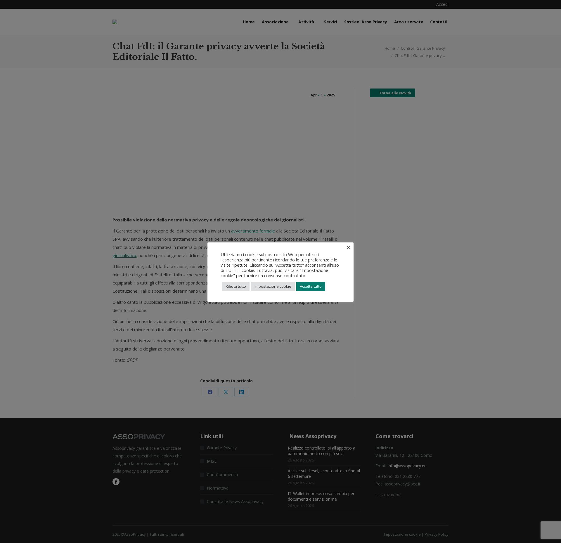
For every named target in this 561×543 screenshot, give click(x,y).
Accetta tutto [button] (311, 286)
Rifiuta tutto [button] (236, 286)
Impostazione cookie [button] (272, 286)
